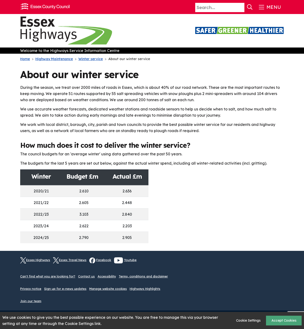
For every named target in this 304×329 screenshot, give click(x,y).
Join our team (30, 301)
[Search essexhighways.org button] (250, 7)
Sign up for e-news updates (65, 289)
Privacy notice (30, 289)
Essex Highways (38, 260)
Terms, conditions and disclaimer (143, 276)
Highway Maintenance (54, 59)
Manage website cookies (108, 289)
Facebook (103, 260)
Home (25, 59)
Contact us (86, 276)
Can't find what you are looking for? (47, 276)
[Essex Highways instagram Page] (280, 263)
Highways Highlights (145, 289)
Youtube (130, 260)
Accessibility (107, 276)
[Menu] (269, 7)
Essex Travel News (72, 260)
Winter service (90, 59)
